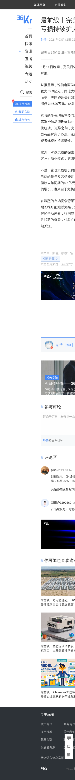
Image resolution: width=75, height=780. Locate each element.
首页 (28, 36)
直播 (28, 58)
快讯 (28, 43)
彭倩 (43, 39)
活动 (28, 81)
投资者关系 (48, 747)
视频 (28, 66)
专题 (28, 73)
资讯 (28, 51)
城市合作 (46, 724)
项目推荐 (49, 258)
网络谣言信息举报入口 (55, 758)
